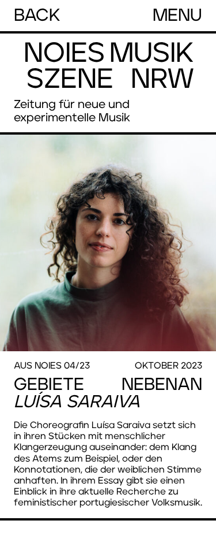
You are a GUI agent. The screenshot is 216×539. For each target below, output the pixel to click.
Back (37, 15)
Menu (177, 15)
